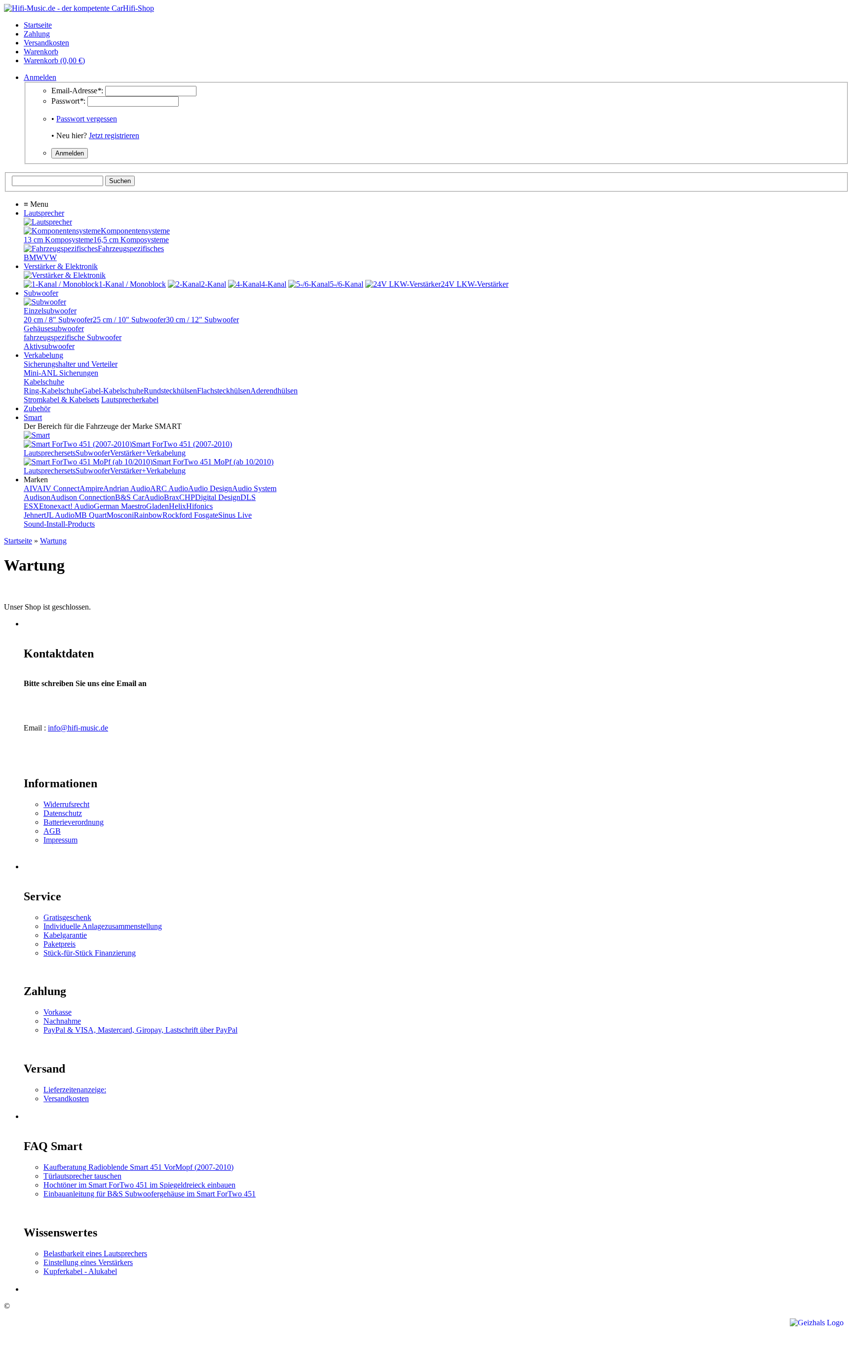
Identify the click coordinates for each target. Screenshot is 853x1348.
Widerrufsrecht (66, 804)
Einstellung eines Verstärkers (88, 1262)
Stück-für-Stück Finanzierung (89, 953)
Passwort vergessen (86, 119)
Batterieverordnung (73, 822)
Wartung (53, 541)
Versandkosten (66, 1098)
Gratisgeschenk (67, 917)
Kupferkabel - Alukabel (80, 1271)
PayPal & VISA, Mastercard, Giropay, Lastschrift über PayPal (140, 1030)
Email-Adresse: (77, 90)
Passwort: (68, 101)
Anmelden (40, 77)
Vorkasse (57, 1012)
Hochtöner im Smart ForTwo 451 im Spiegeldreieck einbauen (139, 1185)
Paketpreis (59, 944)
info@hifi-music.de (78, 728)
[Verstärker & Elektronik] (65, 275)
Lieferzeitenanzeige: (74, 1089)
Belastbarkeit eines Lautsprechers (95, 1253)
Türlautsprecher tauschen (82, 1176)
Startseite (18, 541)
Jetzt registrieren (114, 135)
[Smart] (37, 435)
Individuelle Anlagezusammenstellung (102, 926)
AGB (52, 831)
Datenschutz (62, 813)
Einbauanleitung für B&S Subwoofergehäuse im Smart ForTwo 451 (149, 1194)
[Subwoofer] (45, 302)
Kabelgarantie (65, 935)
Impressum (60, 840)
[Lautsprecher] (48, 222)
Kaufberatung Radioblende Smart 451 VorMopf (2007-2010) (138, 1167)
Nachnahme (62, 1021)
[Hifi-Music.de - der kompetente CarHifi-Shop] (79, 8)
